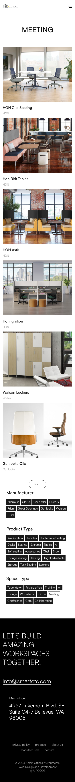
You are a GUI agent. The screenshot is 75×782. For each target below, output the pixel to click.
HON (6, 113)
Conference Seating (52, 538)
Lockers (44, 564)
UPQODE (39, 770)
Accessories (32, 551)
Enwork (54, 502)
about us (57, 744)
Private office (33, 587)
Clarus (26, 502)
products (40, 744)
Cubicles (31, 538)
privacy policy (21, 744)
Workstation (15, 538)
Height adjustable (53, 558)
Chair (46, 551)
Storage (12, 564)
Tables (48, 544)
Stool (56, 551)
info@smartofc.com (27, 681)
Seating (22, 544)
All (56, 544)
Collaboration (43, 600)
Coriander (39, 502)
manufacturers (30, 750)
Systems (35, 544)
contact (49, 750)
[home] (35, 6)
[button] (69, 6)
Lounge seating (17, 558)
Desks (11, 544)
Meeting (54, 594)
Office (42, 594)
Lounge (12, 594)
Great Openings (28, 508)
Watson (7, 398)
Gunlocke (9, 469)
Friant (11, 508)
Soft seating (14, 551)
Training (50, 587)
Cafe (28, 600)
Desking (35, 558)
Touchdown (14, 587)
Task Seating (28, 564)
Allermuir (13, 502)
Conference (14, 600)
